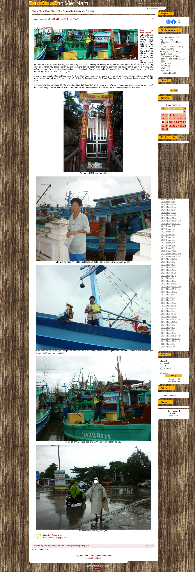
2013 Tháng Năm (168, 303)
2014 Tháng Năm (168, 333)
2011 (41, 11)
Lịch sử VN (166, 71)
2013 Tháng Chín (168, 314)
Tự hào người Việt (169, 56)
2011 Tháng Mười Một (171, 254)
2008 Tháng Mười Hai (171, 158)
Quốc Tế (165, 39)
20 (177, 122)
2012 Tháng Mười (169, 284)
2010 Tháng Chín (168, 215)
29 (184, 126)
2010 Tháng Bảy (168, 210)
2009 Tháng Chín (168, 182)
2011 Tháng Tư (168, 234)
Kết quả (171, 379)
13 (177, 118)
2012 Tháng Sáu (168, 273)
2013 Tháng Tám (168, 311)
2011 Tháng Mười (169, 251)
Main (32, 3)
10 (166, 118)
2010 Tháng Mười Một (171, 221)
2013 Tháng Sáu (168, 306)
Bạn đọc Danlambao (146, 31)
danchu (76, 546)
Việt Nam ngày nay (48, 546)
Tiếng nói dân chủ (169, 46)
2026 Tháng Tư (168, 347)
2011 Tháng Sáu (168, 240)
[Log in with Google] (178, 21)
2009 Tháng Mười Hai (171, 191)
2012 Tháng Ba (168, 264)
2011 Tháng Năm (168, 237)
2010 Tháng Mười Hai (171, 223)
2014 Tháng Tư (168, 330)
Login (54, 3)
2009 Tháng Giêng (169, 160)
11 (170, 118)
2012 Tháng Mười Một (171, 286)
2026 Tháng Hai (168, 344)
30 (163, 129)
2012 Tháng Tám (168, 278)
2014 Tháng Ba (168, 327)
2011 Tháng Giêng (169, 226)
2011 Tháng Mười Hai (170, 256)
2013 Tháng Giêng (169, 292)
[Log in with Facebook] (173, 21)
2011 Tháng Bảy (168, 243)
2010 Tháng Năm (168, 204)
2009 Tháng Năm (168, 171)
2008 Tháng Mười (169, 152)
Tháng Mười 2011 (174, 105)
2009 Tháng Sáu (168, 174)
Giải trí (164, 68)
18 (170, 122)
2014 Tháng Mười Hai (171, 336)
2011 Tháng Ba (167, 232)
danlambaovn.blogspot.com (55, 537)
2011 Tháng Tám (168, 245)
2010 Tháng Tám (168, 212)
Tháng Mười (50, 11)
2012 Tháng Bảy (168, 275)
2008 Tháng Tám (168, 147)
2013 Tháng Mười (169, 317)
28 (181, 126)
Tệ (164, 371)
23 (163, 126)
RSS (161, 9)
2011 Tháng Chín (168, 248)
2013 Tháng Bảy (168, 308)
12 (173, 118)
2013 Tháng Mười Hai (171, 319)
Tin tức (164, 63)
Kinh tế (164, 54)
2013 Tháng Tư (168, 300)
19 (173, 122)
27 (177, 126)
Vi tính (164, 66)
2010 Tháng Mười (169, 218)
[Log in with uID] (168, 21)
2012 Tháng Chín (168, 281)
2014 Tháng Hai (168, 325)
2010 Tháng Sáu (168, 207)
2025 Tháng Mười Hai (171, 341)
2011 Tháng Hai (168, 229)
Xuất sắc (166, 363)
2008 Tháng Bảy (168, 144)
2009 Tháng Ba (168, 166)
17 (166, 122)
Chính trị (165, 49)
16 (59, 11)
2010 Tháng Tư (168, 202)
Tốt (164, 366)
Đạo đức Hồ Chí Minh (171, 42)
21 (181, 122)
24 (166, 126)
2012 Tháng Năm (168, 270)
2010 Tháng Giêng (169, 193)
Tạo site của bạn (169, 395)
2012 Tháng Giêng (169, 259)
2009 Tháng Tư (168, 169)
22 (184, 122)
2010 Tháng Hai (168, 196)
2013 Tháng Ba (168, 297)
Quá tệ (165, 373)
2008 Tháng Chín (168, 149)
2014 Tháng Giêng (169, 322)
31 (166, 129)
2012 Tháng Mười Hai (171, 289)
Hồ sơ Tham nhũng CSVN (172, 59)
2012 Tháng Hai (168, 262)
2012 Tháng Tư (168, 267)
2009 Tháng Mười (169, 185)
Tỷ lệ (177, 379)
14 (181, 118)
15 (184, 118)
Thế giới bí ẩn (167, 73)
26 (173, 126)
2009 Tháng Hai (168, 163)
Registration (43, 3)
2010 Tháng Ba (168, 199)
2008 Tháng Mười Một (171, 155)
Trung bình (167, 368)
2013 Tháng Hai (168, 295)
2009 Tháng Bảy (168, 177)
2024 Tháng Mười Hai (171, 338)
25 (170, 126)
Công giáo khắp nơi (170, 51)
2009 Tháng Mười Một (171, 188)
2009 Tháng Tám (168, 180)
